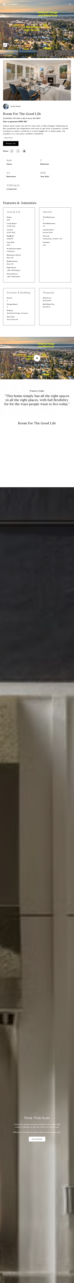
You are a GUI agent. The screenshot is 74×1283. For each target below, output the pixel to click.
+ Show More (8, 138)
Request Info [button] (11, 143)
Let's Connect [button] (37, 1139)
